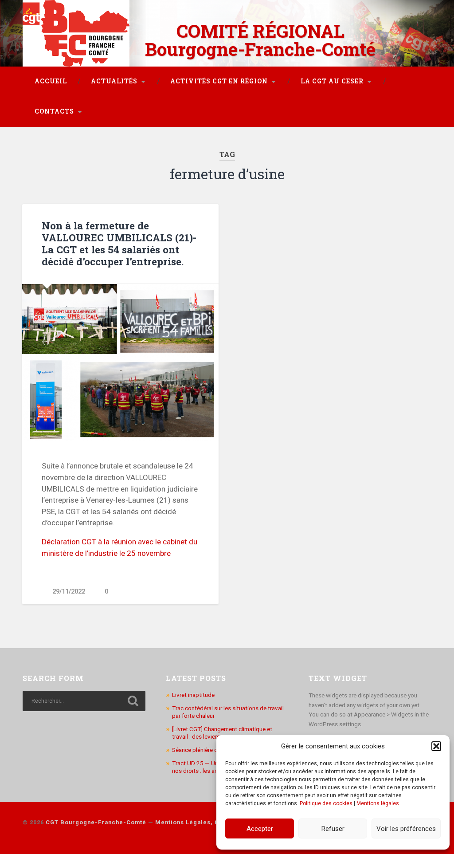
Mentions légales (377, 803)
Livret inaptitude (193, 694)
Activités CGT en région (219, 81)
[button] (436, 746)
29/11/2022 (68, 591)
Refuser (332, 829)
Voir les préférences (406, 829)
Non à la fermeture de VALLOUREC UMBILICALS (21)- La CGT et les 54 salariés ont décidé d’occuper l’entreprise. (119, 243)
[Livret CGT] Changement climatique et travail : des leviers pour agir (222, 732)
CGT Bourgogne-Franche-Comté (96, 822)
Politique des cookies (326, 803)
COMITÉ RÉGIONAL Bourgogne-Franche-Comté (260, 40)
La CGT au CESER (332, 81)
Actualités (114, 81)
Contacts (54, 111)
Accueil (51, 81)
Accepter (260, 829)
